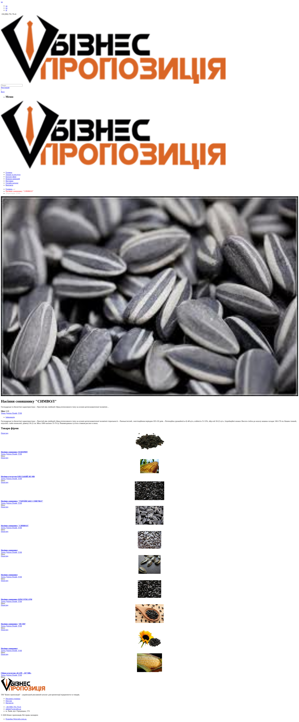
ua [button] (2, 2)
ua (6, 6)
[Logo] (30, 691)
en (6, 8)
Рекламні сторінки (13, 699)
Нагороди (9, 703)
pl (6, 10)
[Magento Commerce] (149, 168)
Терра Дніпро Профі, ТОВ (11, 413)
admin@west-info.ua (13, 709)
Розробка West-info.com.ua (16, 719)
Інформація (10, 417)
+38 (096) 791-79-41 (13, 707)
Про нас (9, 701)
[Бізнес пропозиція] (149, 83)
